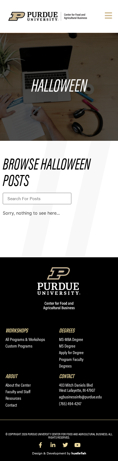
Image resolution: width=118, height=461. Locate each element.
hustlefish (78, 453)
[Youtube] (77, 445)
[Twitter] (65, 445)
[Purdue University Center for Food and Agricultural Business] (55, 16)
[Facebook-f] (40, 445)
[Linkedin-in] (52, 445)
